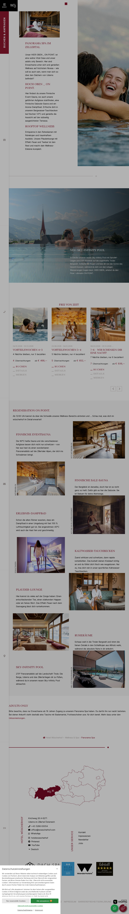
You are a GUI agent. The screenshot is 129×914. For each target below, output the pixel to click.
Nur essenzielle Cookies (15, 901)
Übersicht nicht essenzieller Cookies (30, 906)
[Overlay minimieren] (57, 868)
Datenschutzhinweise (25, 910)
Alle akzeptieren (43, 901)
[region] (30, 884)
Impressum (39, 910)
